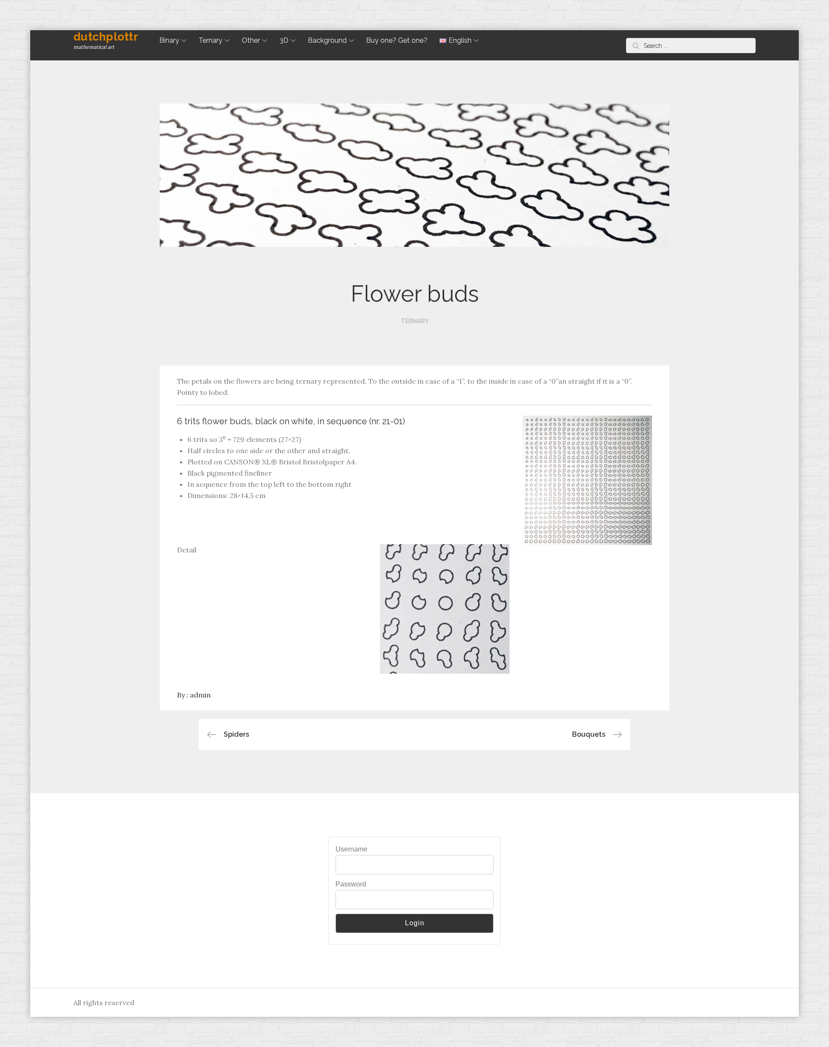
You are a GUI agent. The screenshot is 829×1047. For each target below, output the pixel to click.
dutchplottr (105, 36)
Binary (169, 40)
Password (350, 884)
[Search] (635, 45)
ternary (415, 321)
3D (283, 40)
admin (200, 695)
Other (251, 40)
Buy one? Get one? (396, 40)
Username (351, 849)
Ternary (210, 40)
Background (327, 40)
